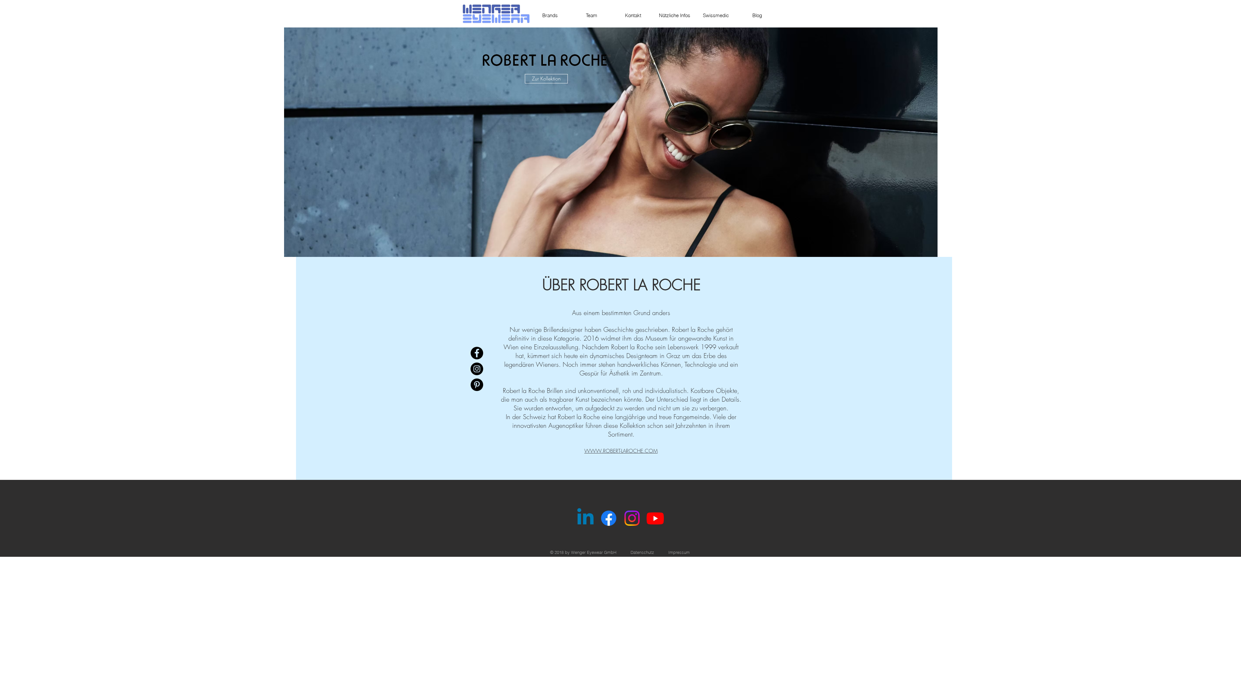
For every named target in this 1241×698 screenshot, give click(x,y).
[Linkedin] (585, 518)
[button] (611, 142)
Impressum (679, 552)
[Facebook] (477, 353)
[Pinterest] (477, 384)
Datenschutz (642, 552)
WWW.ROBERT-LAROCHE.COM (621, 450)
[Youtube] (655, 518)
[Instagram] (477, 369)
